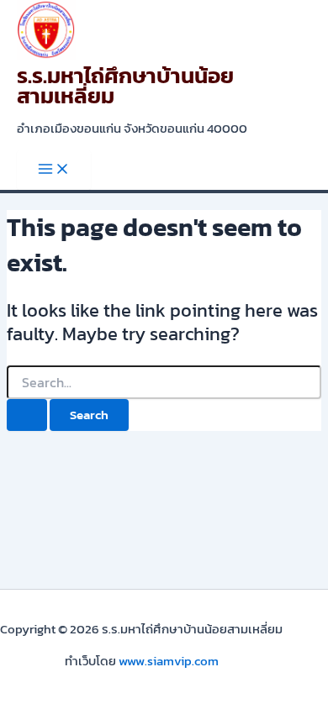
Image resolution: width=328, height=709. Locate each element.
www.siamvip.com (169, 661)
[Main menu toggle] (54, 170)
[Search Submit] (27, 415)
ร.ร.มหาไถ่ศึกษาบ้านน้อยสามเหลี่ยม (125, 86)
